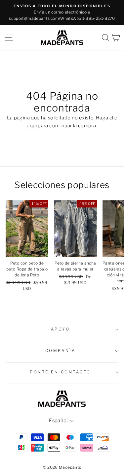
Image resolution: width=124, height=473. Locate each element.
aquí (31, 126)
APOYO (60, 329)
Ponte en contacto (60, 372)
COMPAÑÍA (60, 350)
